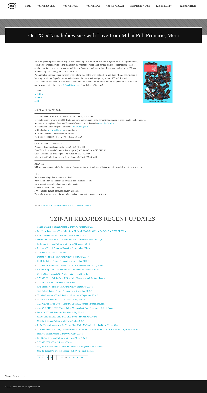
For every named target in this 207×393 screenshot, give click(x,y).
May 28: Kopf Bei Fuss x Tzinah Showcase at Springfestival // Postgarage (70, 346)
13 (62, 357)
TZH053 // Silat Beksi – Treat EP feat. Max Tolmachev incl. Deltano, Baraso (71, 278)
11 (54, 357)
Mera (36, 101)
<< (39, 357)
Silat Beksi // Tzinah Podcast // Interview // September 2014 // (64, 291)
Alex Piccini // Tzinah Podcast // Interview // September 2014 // (65, 287)
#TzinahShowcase (71, 85)
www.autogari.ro (80, 126)
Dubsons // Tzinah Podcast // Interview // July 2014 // (60, 312)
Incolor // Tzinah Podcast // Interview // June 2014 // (60, 334)
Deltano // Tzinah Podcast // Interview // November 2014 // (63, 257)
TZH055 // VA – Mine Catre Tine (52, 252)
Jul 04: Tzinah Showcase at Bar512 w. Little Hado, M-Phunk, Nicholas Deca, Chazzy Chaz (78, 325)
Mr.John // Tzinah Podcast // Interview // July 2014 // (60, 321)
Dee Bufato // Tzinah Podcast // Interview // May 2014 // (62, 338)
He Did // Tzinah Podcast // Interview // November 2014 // (63, 261)
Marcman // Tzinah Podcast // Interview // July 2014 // (61, 299)
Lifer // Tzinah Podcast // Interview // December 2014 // (61, 235)
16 (74, 357)
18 (82, 357)
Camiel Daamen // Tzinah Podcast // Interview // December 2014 (65, 227)
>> (86, 357)
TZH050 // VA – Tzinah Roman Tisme (54, 342)
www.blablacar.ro (56, 130)
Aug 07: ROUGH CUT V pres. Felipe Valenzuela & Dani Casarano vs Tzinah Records (76, 308)
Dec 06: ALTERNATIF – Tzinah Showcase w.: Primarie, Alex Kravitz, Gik (71, 239)
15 (70, 357)
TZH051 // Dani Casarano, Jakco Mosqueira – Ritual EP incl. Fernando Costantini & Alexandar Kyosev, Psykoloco (88, 329)
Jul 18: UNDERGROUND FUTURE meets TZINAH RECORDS (67, 316)
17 (78, 357)
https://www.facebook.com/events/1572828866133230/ (66, 205)
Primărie (38, 97)
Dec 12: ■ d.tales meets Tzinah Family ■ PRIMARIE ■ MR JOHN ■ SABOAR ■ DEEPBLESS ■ (81, 231)
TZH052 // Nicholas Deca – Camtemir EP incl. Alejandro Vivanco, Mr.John (70, 304)
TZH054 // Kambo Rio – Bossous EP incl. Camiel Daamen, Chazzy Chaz (70, 265)
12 (58, 357)
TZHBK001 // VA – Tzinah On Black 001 (56, 282)
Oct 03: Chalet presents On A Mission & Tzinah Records (62, 274)
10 (50, 357)
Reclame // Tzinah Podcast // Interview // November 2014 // (63, 248)
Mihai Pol (38, 94)
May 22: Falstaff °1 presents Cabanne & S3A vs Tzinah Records (65, 351)
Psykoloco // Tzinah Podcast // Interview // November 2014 (63, 244)
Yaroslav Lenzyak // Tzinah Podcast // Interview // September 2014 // (67, 295)
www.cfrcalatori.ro (106, 123)
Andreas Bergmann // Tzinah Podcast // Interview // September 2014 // (68, 269)
